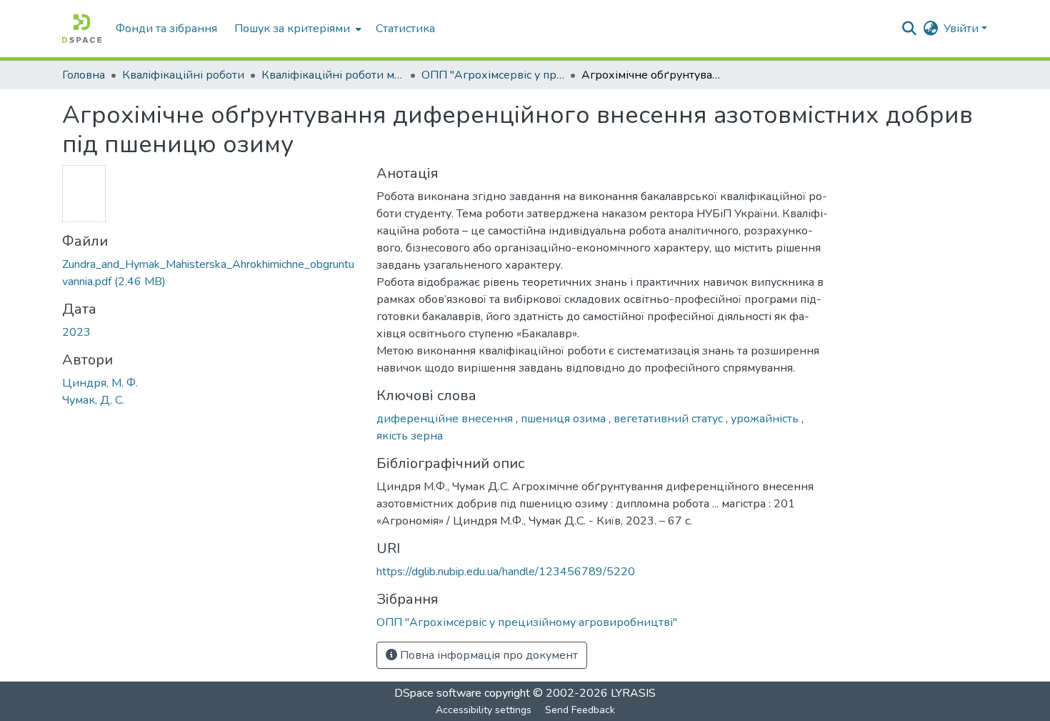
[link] (210, 273)
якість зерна (409, 436)
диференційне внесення (446, 419)
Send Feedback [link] (580, 710)
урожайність (766, 419)
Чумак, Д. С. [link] (93, 400)
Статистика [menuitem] (405, 28)
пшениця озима (565, 419)
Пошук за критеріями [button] (292, 28)
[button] (81, 28)
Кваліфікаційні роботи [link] (183, 75)
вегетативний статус (670, 419)
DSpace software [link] (437, 693)
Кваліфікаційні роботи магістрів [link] (332, 75)
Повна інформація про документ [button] (487, 655)
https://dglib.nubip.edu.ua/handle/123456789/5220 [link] (505, 572)
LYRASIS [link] (633, 693)
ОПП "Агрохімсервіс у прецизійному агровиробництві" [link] (492, 75)
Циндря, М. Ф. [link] (100, 383)
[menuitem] (296, 28)
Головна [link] (83, 75)
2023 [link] (76, 332)
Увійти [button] (962, 28)
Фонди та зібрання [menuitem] (166, 28)
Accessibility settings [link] (483, 710)
